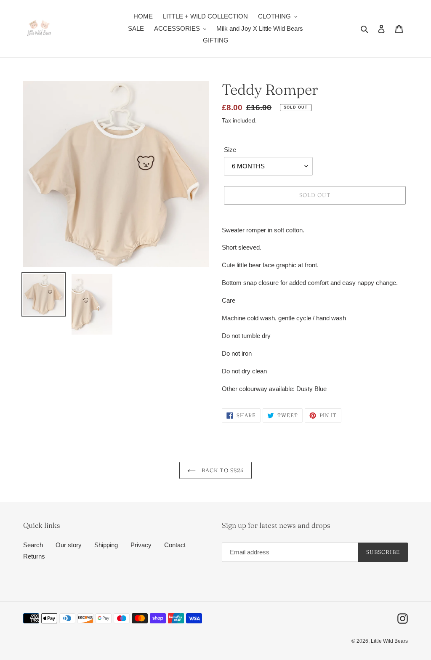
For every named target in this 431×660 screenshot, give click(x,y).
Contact (175, 544)
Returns (34, 556)
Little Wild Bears (389, 641)
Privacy (141, 544)
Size (230, 149)
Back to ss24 (222, 470)
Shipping (106, 544)
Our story (69, 544)
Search (33, 544)
